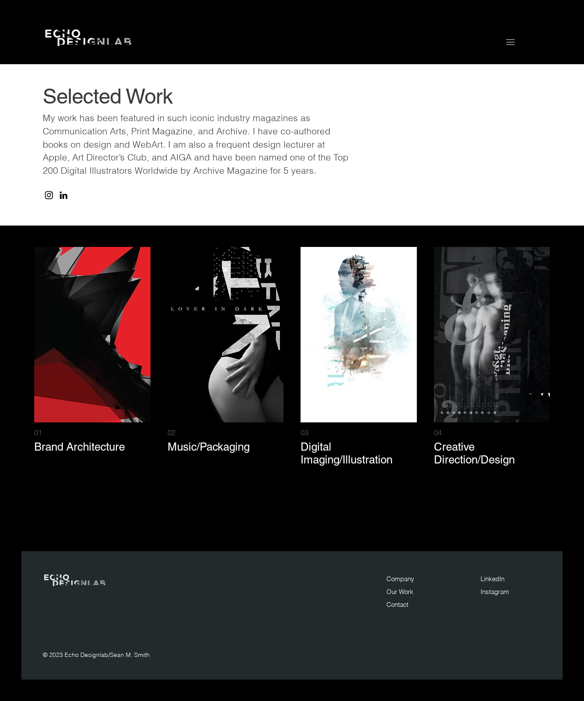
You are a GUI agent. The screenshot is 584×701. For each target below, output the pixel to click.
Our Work (399, 592)
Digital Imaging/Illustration (346, 453)
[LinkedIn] (63, 195)
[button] (510, 42)
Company (400, 579)
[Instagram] (49, 195)
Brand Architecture (79, 446)
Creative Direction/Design (474, 453)
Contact (397, 604)
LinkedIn (492, 579)
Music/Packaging (209, 446)
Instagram (495, 592)
